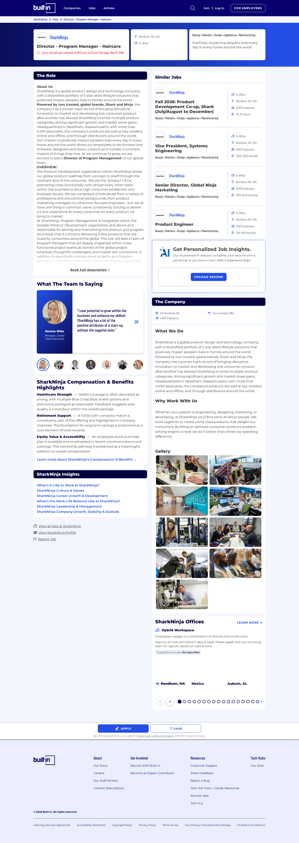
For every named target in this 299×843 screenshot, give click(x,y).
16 (253, 702)
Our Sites (257, 765)
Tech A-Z (197, 803)
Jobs (92, 8)
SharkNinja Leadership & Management (69, 506)
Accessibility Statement (91, 825)
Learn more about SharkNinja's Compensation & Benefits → (87, 459)
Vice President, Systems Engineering (181, 148)
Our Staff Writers (106, 780)
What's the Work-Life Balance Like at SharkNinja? (78, 501)
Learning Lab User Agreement (52, 825)
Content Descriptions (109, 788)
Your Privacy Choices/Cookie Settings (208, 825)
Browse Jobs (200, 795)
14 (243, 702)
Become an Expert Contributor (153, 773)
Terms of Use (170, 825)
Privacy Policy (147, 825)
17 (257, 702)
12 (233, 702)
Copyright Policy (122, 825)
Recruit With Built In (145, 765)
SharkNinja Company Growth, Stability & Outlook (78, 512)
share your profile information (155, 735)
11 (228, 702)
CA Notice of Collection (251, 825)
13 (238, 702)
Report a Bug (200, 780)
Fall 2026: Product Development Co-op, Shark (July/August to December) (184, 106)
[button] (43, 364)
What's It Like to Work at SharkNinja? (68, 485)
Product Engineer (174, 224)
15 (248, 702)
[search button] (193, 8)
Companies (72, 8)
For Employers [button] (248, 8)
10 (223, 702)
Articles (109, 8)
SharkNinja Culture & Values (60, 491)
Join (207, 8)
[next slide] (170, 702)
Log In (219, 8)
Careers (99, 773)
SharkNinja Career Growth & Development (72, 496)
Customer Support (204, 765)
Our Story (101, 765)
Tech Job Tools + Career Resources (215, 788)
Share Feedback (202, 773)
